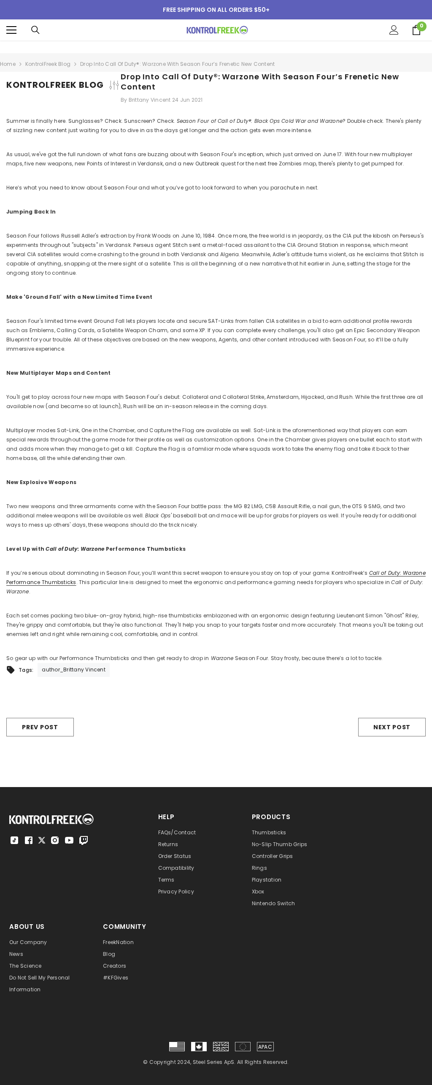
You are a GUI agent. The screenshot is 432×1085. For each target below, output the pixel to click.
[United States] (177, 1046)
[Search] (35, 30)
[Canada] (199, 1046)
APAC (265, 1046)
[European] (243, 1046)
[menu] (11, 30)
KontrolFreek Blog (47, 64)
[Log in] (394, 30)
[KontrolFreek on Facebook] (29, 840)
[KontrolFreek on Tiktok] (14, 840)
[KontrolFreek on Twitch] (83, 840)
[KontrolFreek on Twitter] (42, 839)
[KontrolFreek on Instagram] (55, 840)
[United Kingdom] (221, 1046)
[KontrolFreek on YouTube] (69, 840)
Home (8, 64)
